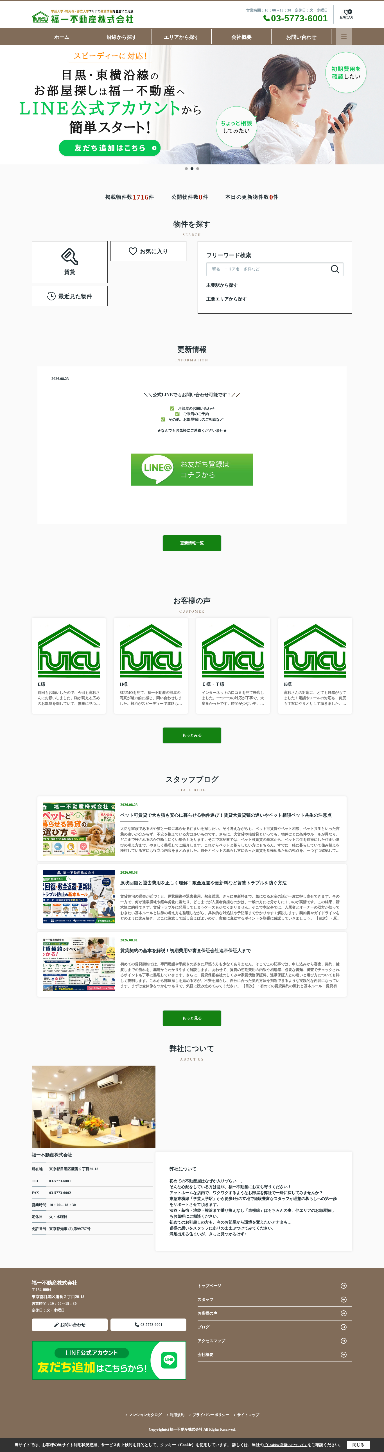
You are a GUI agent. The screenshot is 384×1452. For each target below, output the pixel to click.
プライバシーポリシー (211, 1415)
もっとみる (192, 735)
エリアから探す (181, 37)
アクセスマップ (211, 1341)
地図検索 (70, 269)
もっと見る (192, 1018)
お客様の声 (207, 1313)
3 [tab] (197, 168)
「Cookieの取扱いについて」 (286, 1445)
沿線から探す (122, 37)
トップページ (209, 1286)
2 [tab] (192, 168)
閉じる (358, 1445)
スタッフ (205, 1299)
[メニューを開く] (343, 36)
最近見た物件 (75, 296)
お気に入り (154, 251)
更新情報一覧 (192, 543)
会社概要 (241, 37)
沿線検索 (52, 255)
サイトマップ (248, 1415)
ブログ (203, 1327)
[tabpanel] (192, 105)
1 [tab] (186, 168)
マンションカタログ (145, 1415)
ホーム (61, 37)
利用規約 (177, 1415)
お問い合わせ (301, 37)
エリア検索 (87, 255)
